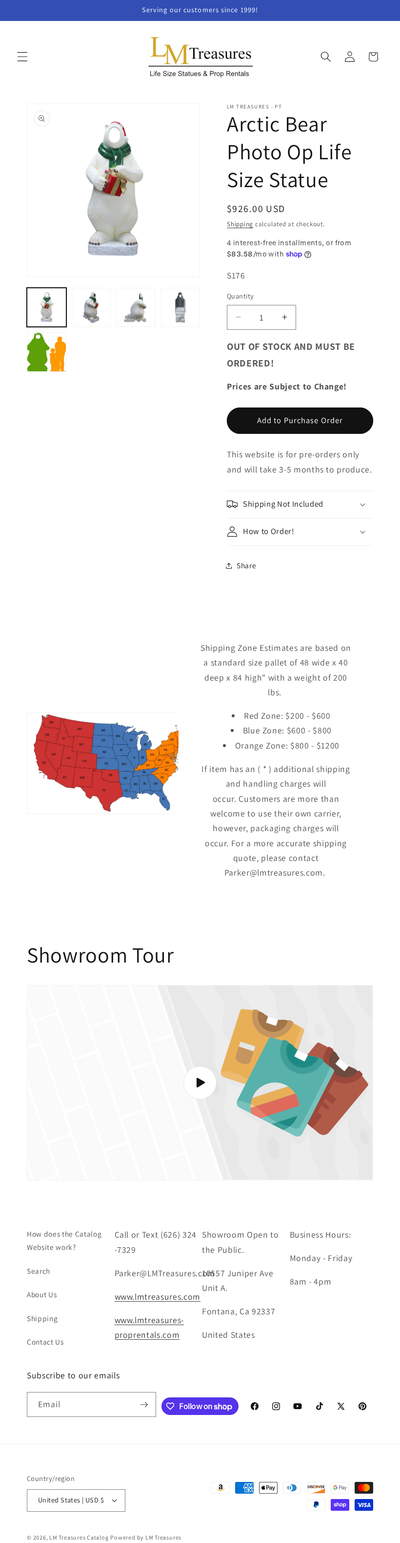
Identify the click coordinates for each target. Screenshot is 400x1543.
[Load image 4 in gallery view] (180, 307)
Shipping (240, 224)
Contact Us (45, 1342)
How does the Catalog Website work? (64, 1240)
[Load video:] (200, 1083)
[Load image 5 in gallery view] (46, 352)
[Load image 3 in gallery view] (136, 307)
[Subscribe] (144, 1404)
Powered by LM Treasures (145, 1537)
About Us (42, 1294)
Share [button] (246, 565)
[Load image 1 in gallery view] (46, 307)
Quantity (240, 295)
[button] (22, 56)
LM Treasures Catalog (78, 1537)
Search (38, 1271)
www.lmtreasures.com (158, 1296)
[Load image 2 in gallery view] (91, 307)
